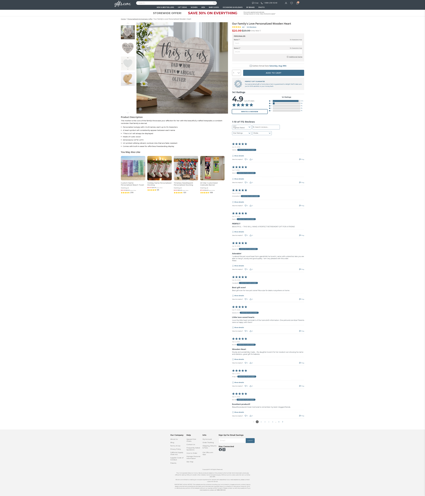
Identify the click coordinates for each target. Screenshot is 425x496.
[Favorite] (291, 3)
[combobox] (241, 127)
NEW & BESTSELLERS (165, 7)
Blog (172, 442)
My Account (207, 439)
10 (279, 422)
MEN (203, 7)
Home (123, 19)
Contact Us (190, 444)
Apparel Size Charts (191, 440)
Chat (256, 3)
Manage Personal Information (193, 457)
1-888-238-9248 (270, 3)
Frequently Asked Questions (193, 449)
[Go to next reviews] (283, 421)
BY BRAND (250, 7)
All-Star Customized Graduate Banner (209, 184)
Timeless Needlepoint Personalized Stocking (183, 184)
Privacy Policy (175, 449)
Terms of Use (175, 446)
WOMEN (194, 7)
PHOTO (261, 7)
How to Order (191, 453)
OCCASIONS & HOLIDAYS (232, 7)
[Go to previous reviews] (253, 421)
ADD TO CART (273, 73)
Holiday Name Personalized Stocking (159, 184)
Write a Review (249, 112)
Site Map (189, 462)
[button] (286, 101)
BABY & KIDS (214, 7)
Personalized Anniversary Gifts (139, 19)
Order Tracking (208, 442)
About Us (174, 439)
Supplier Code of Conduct (176, 459)
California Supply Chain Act (176, 453)
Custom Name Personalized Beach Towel (132, 184)
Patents (173, 463)
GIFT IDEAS (182, 7)
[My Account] (286, 3)
